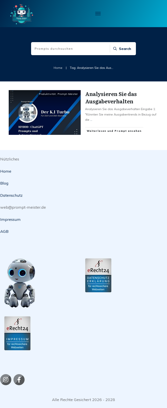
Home (5, 171)
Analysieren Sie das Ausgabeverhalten (111, 97)
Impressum (10, 219)
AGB (4, 231)
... (91, 120)
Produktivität (47, 94)
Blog (4, 183)
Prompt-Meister (68, 94)
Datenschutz (11, 195)
